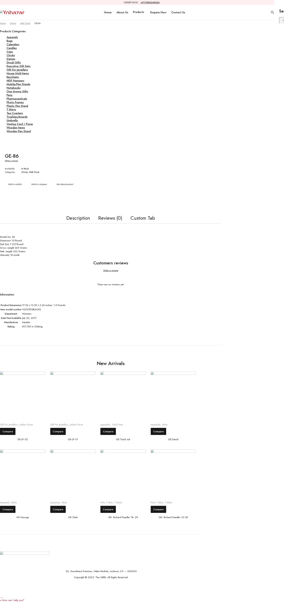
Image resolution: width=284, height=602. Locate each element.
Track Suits (117, 424)
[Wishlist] (13, 185)
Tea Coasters (15, 113)
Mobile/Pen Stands (18, 84)
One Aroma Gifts (17, 91)
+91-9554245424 (150, 2)
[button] (12, 600)
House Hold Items (18, 73)
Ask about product (65, 184)
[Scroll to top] (1, 596)
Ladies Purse (26, 424)
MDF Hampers (15, 81)
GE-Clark (73, 517)
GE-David (173, 439)
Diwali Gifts (14, 62)
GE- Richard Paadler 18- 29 (123, 517)
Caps (10, 52)
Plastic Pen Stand (17, 106)
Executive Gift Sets (18, 66)
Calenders (13, 44)
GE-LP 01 (73, 439)
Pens (9, 95)
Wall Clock (25, 23)
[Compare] (37, 185)
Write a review (11, 160)
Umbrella (12, 120)
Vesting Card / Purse (20, 124)
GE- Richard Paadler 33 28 (173, 517)
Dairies (11, 59)
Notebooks (13, 88)
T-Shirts (11, 109)
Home (3, 23)
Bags (9, 41)
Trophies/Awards (17, 117)
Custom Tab (142, 217)
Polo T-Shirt (106, 502)
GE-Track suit (123, 439)
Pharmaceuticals (17, 99)
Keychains (13, 77)
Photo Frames (15, 102)
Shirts (164, 424)
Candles (12, 48)
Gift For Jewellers (17, 70)
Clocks (13, 23)
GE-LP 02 (22, 439)
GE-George (22, 517)
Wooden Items (16, 128)
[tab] (78, 218)
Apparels (12, 37)
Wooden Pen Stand (19, 131)
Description (78, 217)
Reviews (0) (110, 217)
